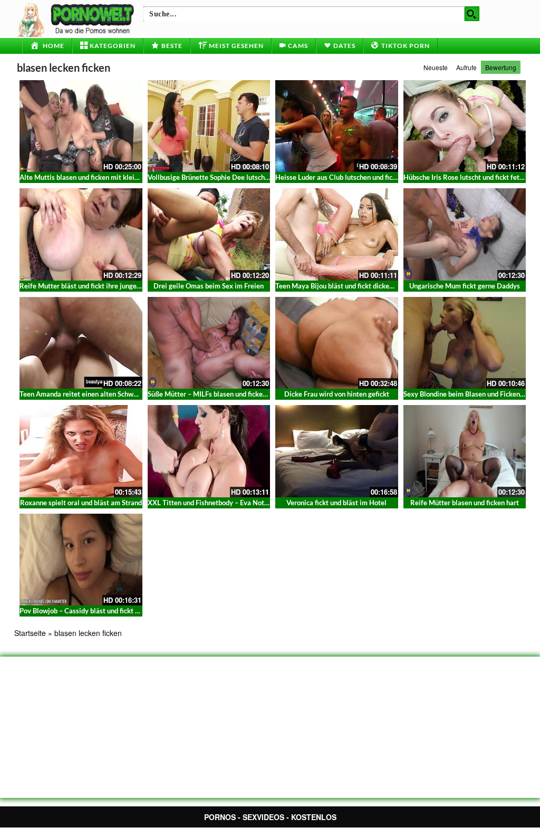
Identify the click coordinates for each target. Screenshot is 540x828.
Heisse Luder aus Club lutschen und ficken (339, 177)
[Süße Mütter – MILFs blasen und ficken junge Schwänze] (209, 343)
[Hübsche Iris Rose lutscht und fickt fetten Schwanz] (464, 126)
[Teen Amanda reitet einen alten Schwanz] (81, 343)
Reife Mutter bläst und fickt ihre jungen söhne (90, 286)
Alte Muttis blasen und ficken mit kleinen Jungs (92, 177)
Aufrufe (466, 67)
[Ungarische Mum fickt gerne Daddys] (464, 234)
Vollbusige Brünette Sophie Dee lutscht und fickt (221, 177)
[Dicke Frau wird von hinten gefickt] (336, 343)
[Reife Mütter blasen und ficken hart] (464, 451)
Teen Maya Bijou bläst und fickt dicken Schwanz (348, 286)
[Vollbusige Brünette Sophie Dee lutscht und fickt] (209, 126)
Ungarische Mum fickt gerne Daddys (464, 286)
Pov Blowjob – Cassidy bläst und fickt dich (84, 610)
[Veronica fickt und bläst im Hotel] (336, 451)
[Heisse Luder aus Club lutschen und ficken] (336, 126)
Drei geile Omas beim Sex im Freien (208, 286)
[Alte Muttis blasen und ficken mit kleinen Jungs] (81, 126)
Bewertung (500, 67)
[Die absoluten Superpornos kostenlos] (77, 18)
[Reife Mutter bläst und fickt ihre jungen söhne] (81, 234)
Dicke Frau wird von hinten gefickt (336, 394)
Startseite (30, 633)
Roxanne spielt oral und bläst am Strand (81, 502)
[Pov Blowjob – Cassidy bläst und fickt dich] (81, 559)
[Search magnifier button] (472, 13)
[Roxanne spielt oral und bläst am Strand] (81, 451)
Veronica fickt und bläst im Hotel (336, 502)
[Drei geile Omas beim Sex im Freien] (209, 234)
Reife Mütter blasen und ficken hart (464, 502)
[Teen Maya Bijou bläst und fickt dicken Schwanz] (336, 234)
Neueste (435, 67)
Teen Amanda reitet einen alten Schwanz (82, 394)
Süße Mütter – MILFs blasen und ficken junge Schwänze (232, 394)
